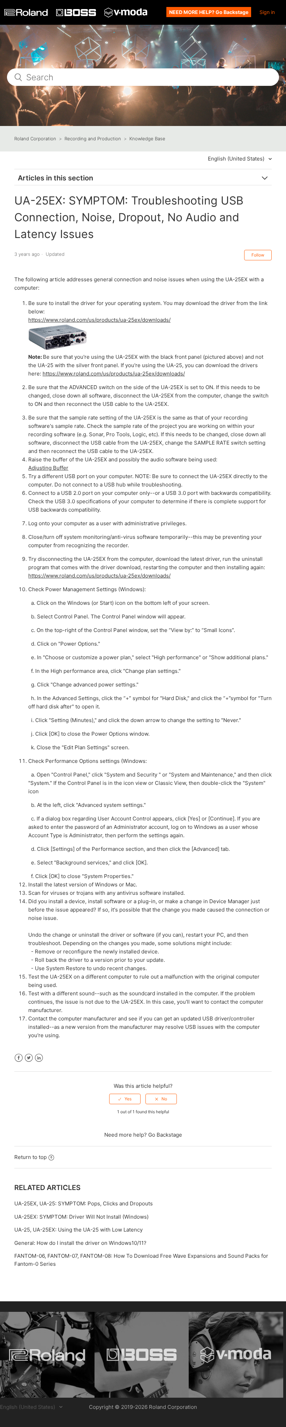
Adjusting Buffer (48, 467)
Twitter (28, 1058)
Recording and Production (93, 138)
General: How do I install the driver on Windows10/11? (80, 1243)
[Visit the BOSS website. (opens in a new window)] (142, 1355)
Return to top (30, 1157)
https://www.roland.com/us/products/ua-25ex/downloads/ (99, 320)
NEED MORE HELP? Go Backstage (208, 12)
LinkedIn (39, 1058)
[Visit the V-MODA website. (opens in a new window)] (236, 1355)
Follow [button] (257, 255)
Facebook (18, 1058)
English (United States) (237, 158)
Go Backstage (165, 1134)
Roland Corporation (35, 138)
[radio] (125, 1099)
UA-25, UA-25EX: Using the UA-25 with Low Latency (78, 1229)
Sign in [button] (267, 12)
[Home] (26, 14)
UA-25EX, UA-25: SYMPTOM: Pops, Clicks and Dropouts (83, 1203)
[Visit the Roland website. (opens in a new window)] (47, 1355)
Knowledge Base (147, 138)
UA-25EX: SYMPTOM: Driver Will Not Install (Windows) (81, 1216)
